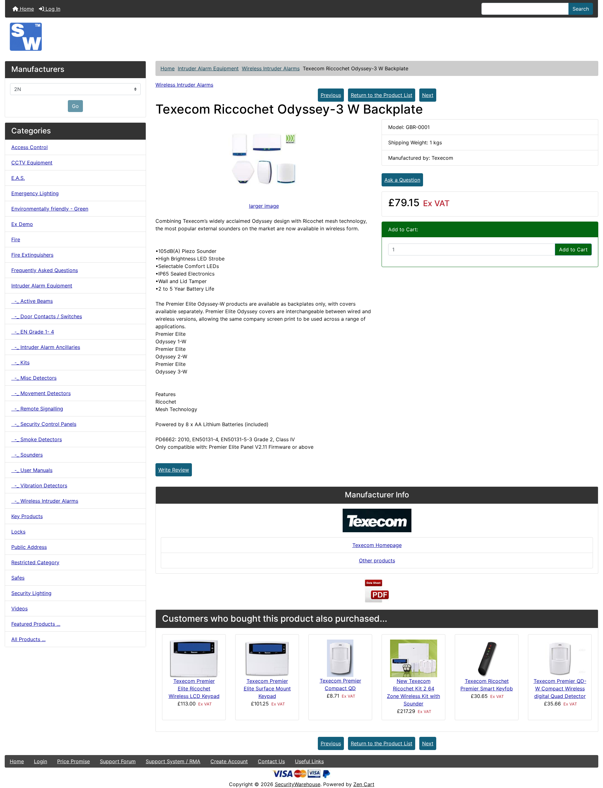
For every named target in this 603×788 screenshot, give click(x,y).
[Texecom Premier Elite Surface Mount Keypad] (267, 658)
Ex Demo (22, 224)
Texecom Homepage (377, 545)
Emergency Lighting (35, 193)
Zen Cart (363, 784)
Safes (17, 578)
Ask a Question (402, 180)
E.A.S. (18, 178)
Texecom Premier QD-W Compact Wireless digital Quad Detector (560, 688)
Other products (377, 560)
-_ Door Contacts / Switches (46, 316)
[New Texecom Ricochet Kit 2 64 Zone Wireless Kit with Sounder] (413, 658)
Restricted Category (35, 562)
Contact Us (271, 761)
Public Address (29, 547)
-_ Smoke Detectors (36, 439)
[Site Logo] (301, 37)
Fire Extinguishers (32, 255)
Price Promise (73, 761)
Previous (331, 95)
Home (26, 9)
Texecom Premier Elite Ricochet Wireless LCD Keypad (194, 688)
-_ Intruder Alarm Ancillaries (45, 347)
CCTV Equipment (31, 162)
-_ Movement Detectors (41, 393)
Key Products (27, 516)
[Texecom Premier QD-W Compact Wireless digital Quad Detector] (560, 658)
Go (75, 106)
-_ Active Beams (32, 301)
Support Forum (118, 761)
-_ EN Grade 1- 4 (32, 332)
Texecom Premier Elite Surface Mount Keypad (267, 688)
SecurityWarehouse (297, 784)
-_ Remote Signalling (37, 408)
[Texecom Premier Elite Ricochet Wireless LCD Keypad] (194, 658)
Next (427, 95)
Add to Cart (573, 249)
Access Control (29, 147)
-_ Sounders (27, 455)
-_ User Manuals (31, 470)
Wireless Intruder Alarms (271, 68)
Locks (18, 531)
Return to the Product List (381, 95)
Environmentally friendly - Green (49, 209)
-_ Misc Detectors (34, 378)
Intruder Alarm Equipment (208, 68)
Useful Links (309, 761)
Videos (19, 608)
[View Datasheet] (377, 591)
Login (40, 761)
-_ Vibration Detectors (39, 485)
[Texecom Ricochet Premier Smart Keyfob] (486, 658)
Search (581, 9)
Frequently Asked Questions (44, 270)
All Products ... (28, 639)
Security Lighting (31, 593)
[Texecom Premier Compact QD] (340, 658)
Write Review (173, 470)
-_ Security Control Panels (43, 424)
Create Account (229, 761)
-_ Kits (20, 362)
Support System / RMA (173, 761)
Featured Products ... (35, 624)
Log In (52, 9)
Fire (15, 239)
